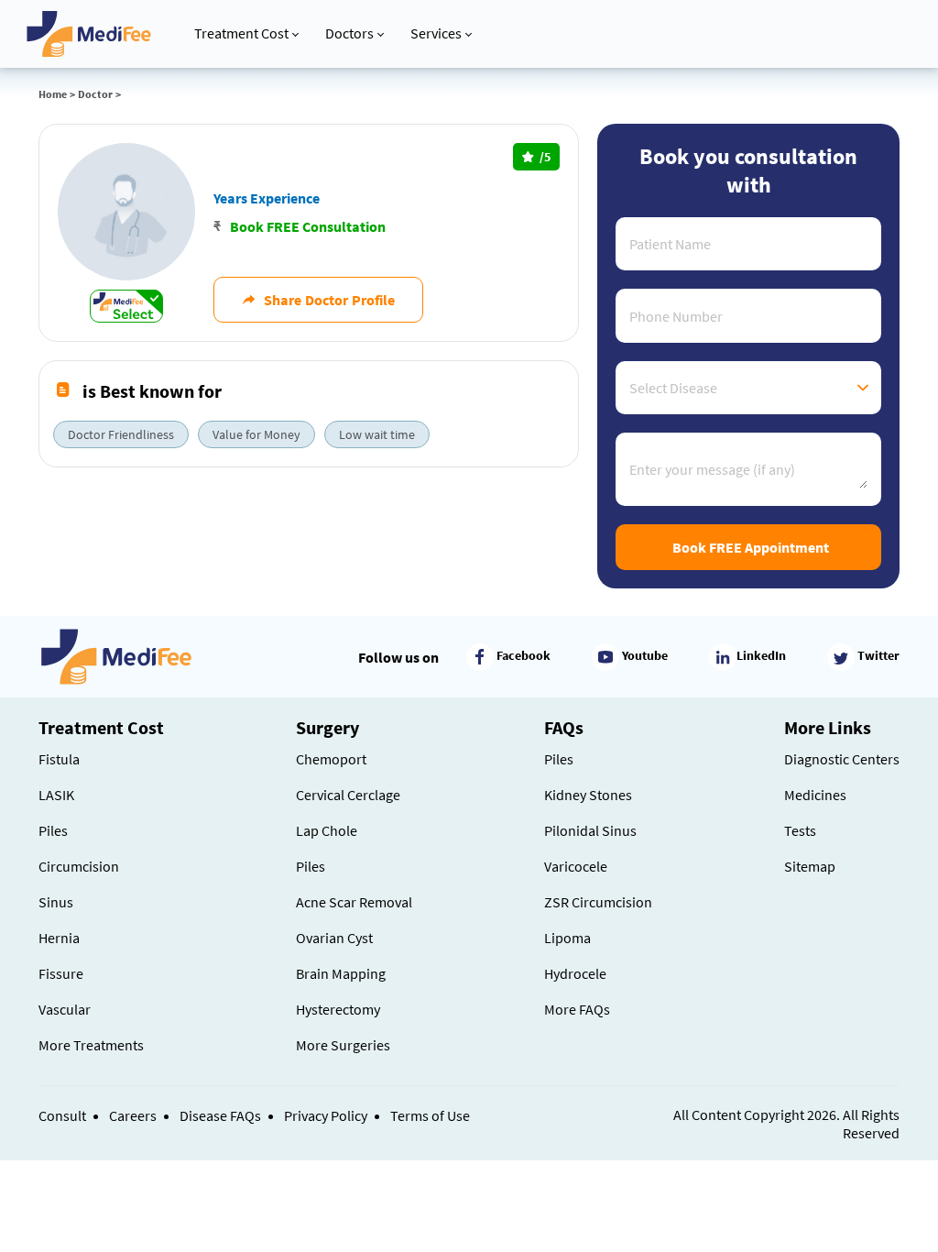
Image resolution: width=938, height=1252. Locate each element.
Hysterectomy (338, 1009)
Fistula (59, 759)
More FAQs (577, 1009)
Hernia (59, 937)
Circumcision (78, 866)
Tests (800, 830)
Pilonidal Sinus (590, 830)
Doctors (349, 33)
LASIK (56, 794)
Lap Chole (326, 830)
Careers (133, 1115)
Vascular (64, 1009)
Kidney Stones (588, 794)
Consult (62, 1115)
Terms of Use (430, 1115)
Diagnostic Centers (842, 759)
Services (436, 33)
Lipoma (567, 937)
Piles (53, 830)
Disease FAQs (220, 1115)
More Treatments (91, 1045)
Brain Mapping (341, 973)
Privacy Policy (325, 1115)
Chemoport (331, 759)
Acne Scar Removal (354, 902)
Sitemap (809, 866)
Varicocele (575, 866)
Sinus (55, 902)
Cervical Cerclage (348, 794)
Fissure (60, 973)
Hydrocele (575, 973)
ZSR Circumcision (598, 902)
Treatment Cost (241, 33)
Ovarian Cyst (334, 937)
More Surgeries (343, 1045)
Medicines (815, 794)
